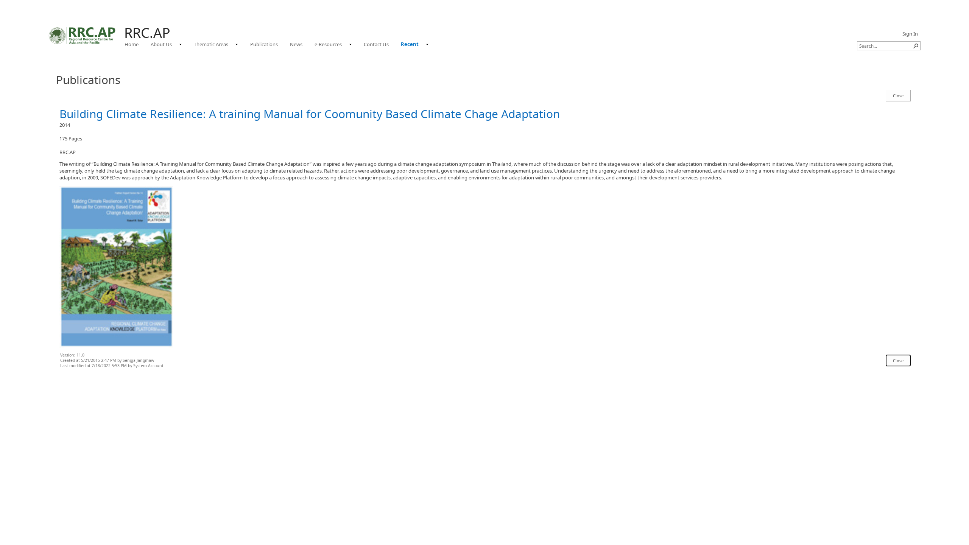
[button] (916, 46)
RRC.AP (147, 32)
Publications (88, 79)
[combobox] (885, 45)
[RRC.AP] (82, 35)
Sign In (910, 33)
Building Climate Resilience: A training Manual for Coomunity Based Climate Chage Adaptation (309, 113)
